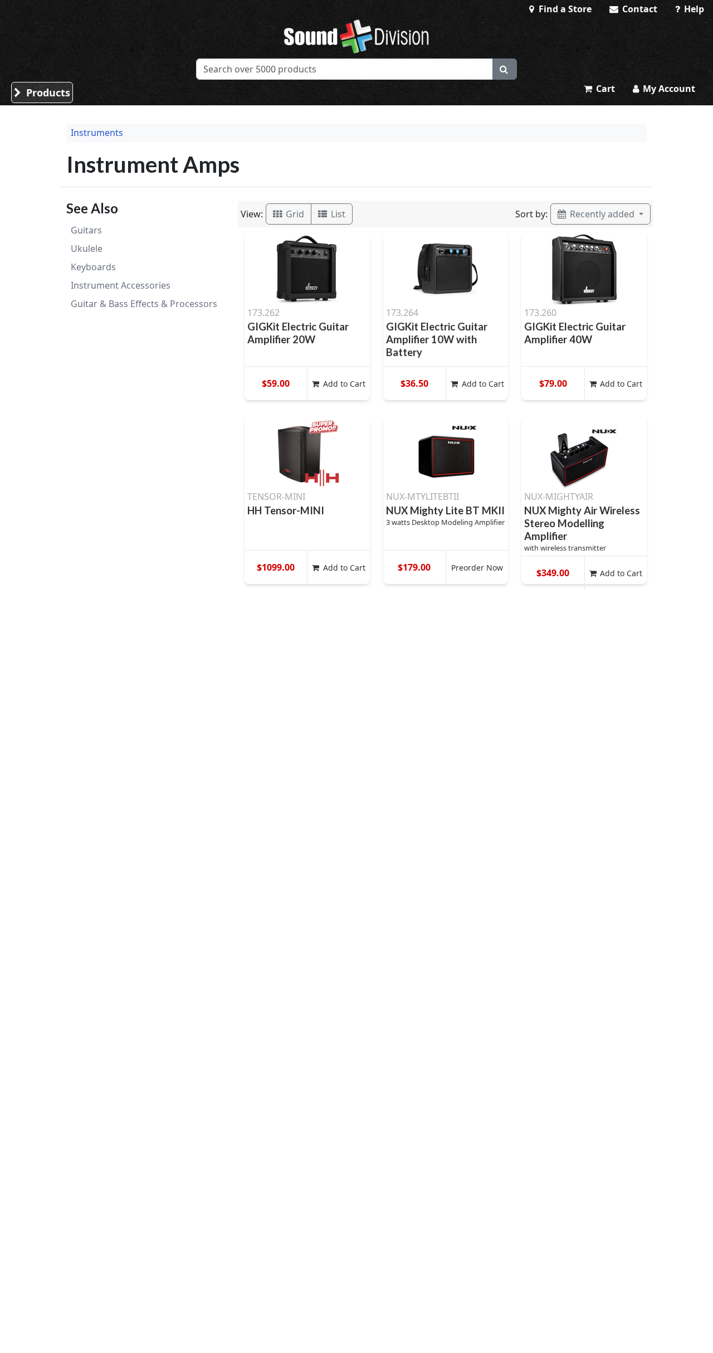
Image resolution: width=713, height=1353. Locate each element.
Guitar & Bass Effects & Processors (144, 304)
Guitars (86, 230)
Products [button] (46, 92)
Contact (638, 9)
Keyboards (93, 267)
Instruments (97, 132)
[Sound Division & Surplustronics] (356, 36)
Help (693, 9)
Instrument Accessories (120, 285)
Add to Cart (343, 383)
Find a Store (564, 9)
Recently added (602, 214)
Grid (294, 214)
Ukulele (86, 248)
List (337, 214)
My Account (668, 88)
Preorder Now (477, 567)
